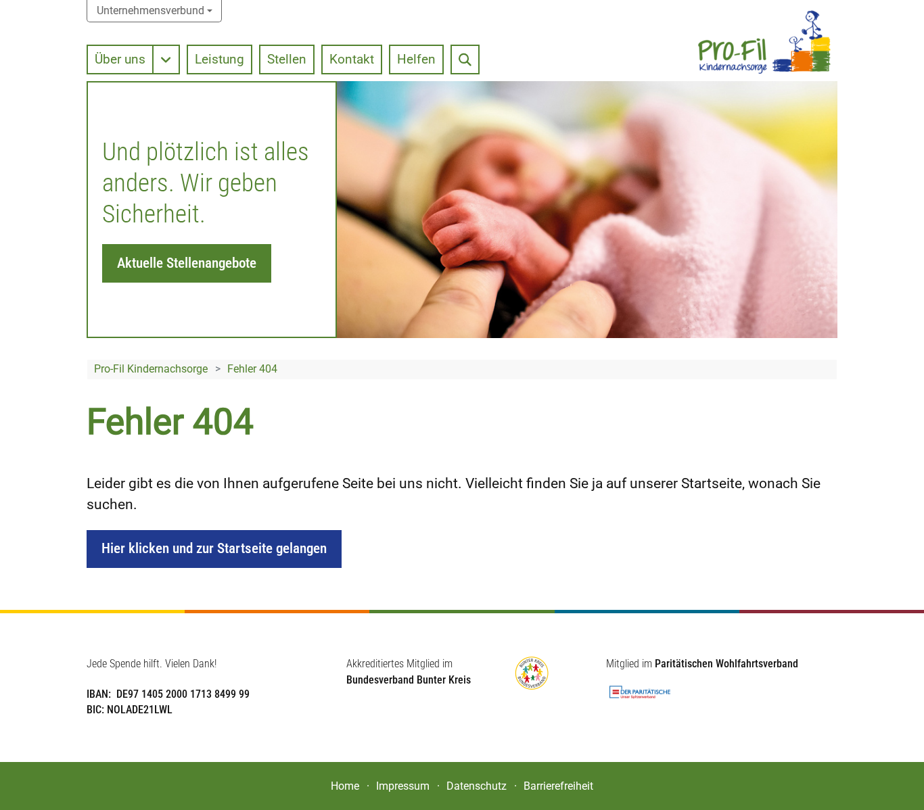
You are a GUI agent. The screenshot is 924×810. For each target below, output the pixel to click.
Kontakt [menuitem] (351, 59)
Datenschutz (476, 786)
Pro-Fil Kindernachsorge (151, 368)
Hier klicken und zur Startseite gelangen (214, 548)
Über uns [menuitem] (120, 59)
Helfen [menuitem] (416, 59)
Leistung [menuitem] (219, 59)
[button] (167, 59)
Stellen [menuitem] (286, 59)
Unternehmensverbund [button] (150, 10)
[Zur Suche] (465, 59)
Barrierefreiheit (558, 786)
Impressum (403, 786)
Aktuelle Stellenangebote (186, 263)
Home (345, 786)
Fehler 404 (252, 368)
